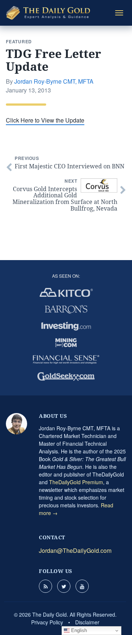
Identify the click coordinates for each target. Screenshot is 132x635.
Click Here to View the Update (45, 120)
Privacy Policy (47, 622)
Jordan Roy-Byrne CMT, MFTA (54, 81)
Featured (19, 41)
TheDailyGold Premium (76, 482)
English (78, 630)
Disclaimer (87, 622)
